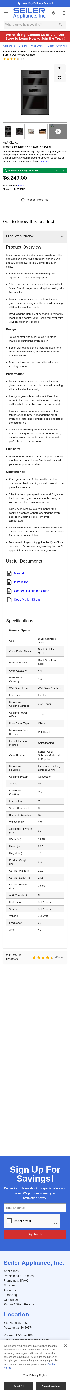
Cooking (23, 45)
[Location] (53, 13)
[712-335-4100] (64, 13)
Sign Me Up (35, 1234)
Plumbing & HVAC (16, 1280)
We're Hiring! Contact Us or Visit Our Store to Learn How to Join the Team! (35, 36)
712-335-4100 (23, 1335)
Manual (19, 573)
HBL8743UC (19, 189)
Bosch (21, 185)
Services (9, 1285)
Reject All (18, 1386)
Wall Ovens (37, 45)
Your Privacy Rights (35, 1375)
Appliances (9, 45)
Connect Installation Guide (31, 590)
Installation (21, 582)
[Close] (65, 1345)
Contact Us (11, 1299)
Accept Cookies (51, 1386)
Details (58, 170)
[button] (5, 13)
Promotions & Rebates (19, 1275)
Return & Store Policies (19, 1304)
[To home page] (30, 13)
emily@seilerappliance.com (31, 1340)
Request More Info (37, 199)
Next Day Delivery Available (38, 3)
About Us (10, 1290)
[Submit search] (61, 24)
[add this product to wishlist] (60, 77)
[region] (35, 1366)
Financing (10, 1295)
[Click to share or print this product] (60, 68)
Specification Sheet (27, 599)
